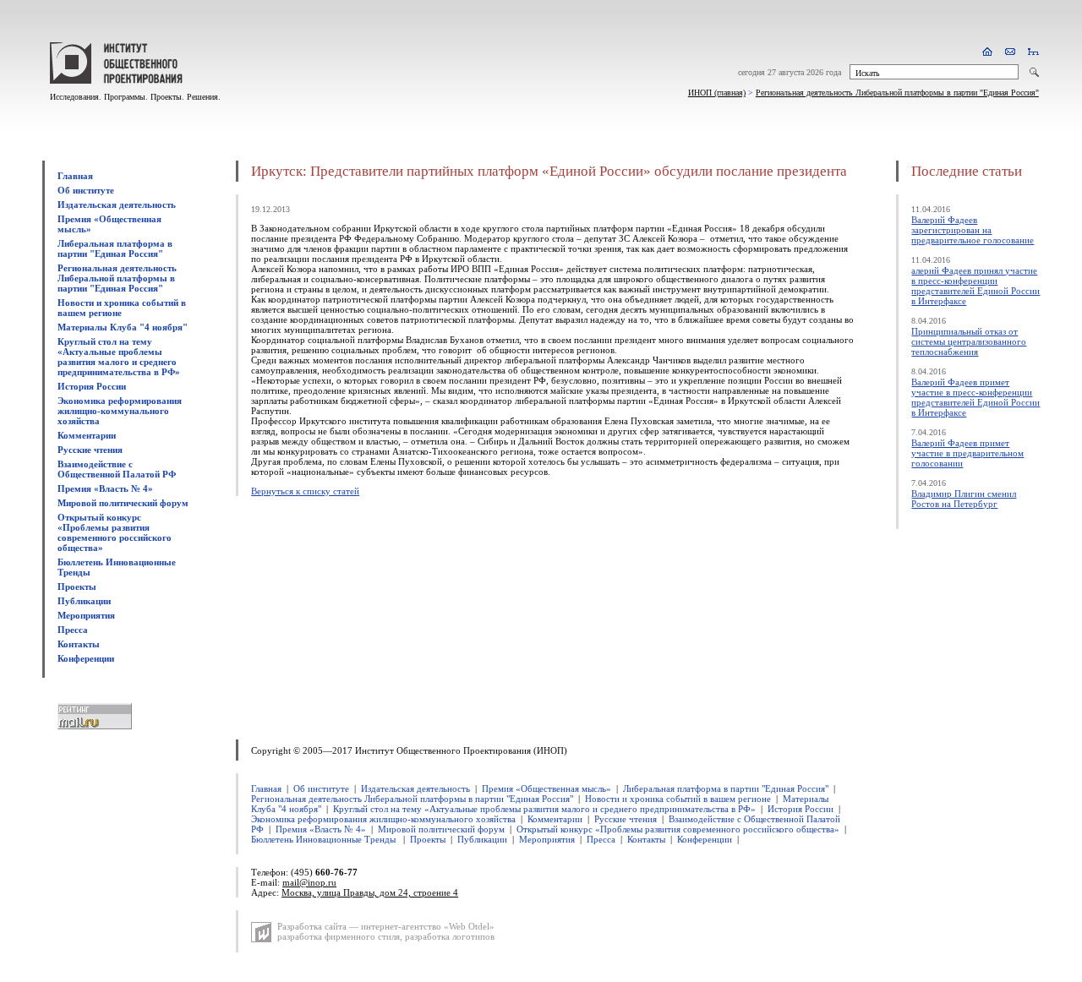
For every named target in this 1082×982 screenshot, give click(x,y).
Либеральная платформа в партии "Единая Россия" (114, 248)
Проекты (76, 586)
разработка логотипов (450, 936)
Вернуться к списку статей (305, 491)
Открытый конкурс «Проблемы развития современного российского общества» (114, 532)
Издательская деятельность (116, 204)
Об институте (85, 190)
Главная (75, 176)
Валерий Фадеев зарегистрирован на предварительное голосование (972, 230)
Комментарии (86, 435)
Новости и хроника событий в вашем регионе (678, 799)
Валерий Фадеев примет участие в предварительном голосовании (967, 453)
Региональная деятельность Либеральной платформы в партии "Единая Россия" (897, 92)
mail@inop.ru (309, 882)
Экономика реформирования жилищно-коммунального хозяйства (119, 411)
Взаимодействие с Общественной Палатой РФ (116, 469)
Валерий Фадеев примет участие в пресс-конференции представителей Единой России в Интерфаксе (975, 397)
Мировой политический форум (123, 503)
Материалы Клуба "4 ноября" (122, 327)
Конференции (85, 658)
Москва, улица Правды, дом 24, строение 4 (369, 892)
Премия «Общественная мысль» (546, 788)
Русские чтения (90, 450)
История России (91, 386)
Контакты (78, 644)
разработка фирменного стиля (338, 936)
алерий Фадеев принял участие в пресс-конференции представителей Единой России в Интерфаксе (975, 285)
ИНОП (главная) (717, 92)
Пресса (72, 630)
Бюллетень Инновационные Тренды (324, 839)
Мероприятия (86, 615)
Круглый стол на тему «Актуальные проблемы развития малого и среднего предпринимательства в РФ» (118, 356)
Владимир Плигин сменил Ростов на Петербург (963, 498)
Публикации (84, 601)
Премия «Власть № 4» (105, 488)
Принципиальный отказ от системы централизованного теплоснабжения (968, 341)
